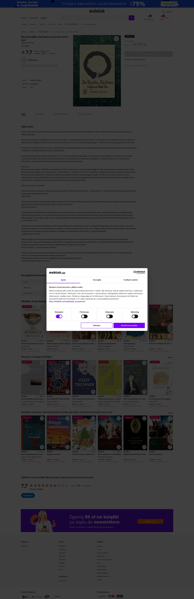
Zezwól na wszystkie (129, 325)
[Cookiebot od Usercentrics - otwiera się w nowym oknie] (135, 272)
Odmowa (96, 325)
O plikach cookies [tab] (131, 280)
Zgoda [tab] (63, 280)
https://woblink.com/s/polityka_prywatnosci (67, 301)
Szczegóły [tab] (97, 280)
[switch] (84, 316)
